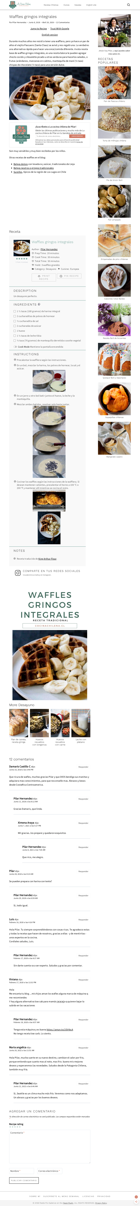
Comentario (17, 1132)
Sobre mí (34, 1196)
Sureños (18, 171)
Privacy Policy (101, 1203)
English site (91, 5)
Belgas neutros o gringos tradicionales (34, 167)
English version (50, 34)
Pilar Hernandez (19, 22)
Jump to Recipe (38, 28)
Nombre (15, 1171)
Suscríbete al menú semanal (61, 1196)
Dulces (66, 5)
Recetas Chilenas (51, 5)
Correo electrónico (49, 1171)
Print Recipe (44, 277)
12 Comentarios (63, 22)
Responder (83, 766)
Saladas (77, 5)
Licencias (88, 1196)
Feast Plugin (68, 1203)
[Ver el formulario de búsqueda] (128, 5)
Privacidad (104, 1196)
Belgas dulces (21, 164)
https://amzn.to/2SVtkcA (60, 1029)
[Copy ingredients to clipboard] (39, 304)
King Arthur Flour (47, 558)
